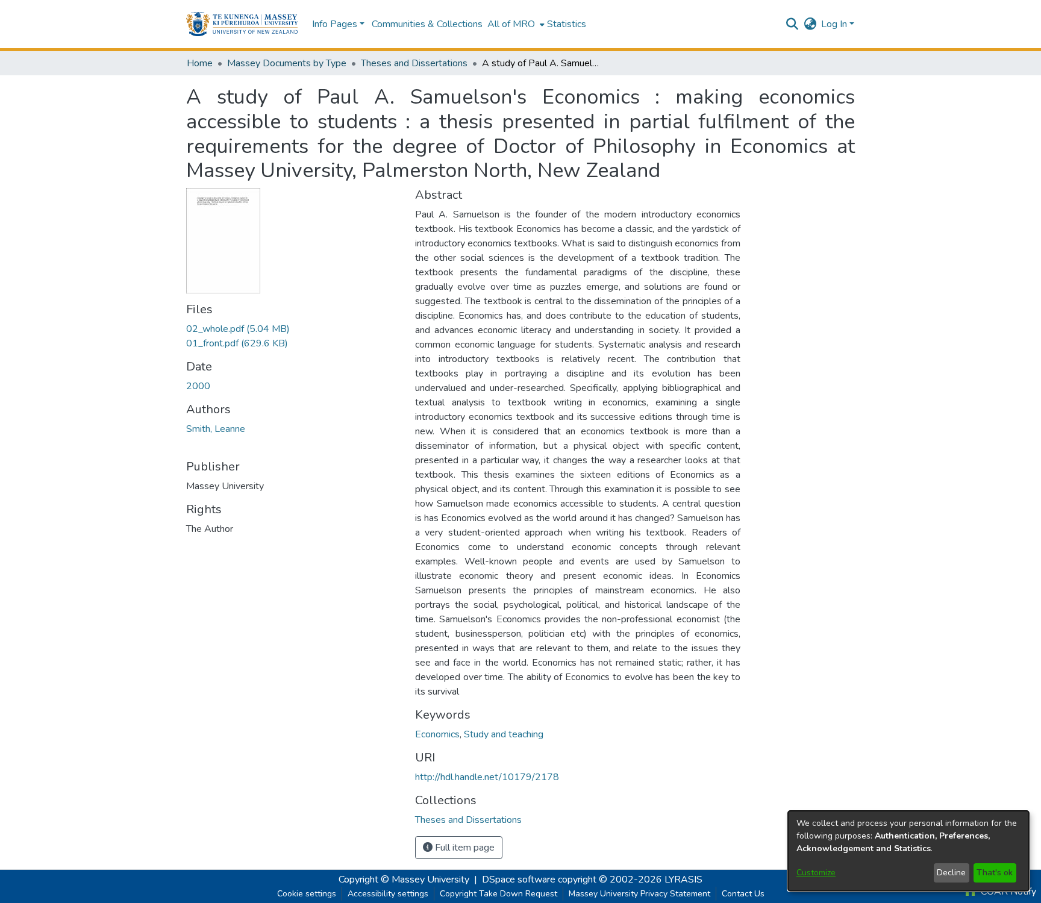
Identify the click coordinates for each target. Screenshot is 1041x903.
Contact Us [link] (743, 893)
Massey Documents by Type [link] (286, 63)
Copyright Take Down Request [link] (498, 893)
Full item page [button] (464, 847)
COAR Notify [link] (1007, 891)
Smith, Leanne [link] (215, 429)
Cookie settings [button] (306, 893)
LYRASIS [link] (683, 879)
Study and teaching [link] (503, 734)
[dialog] (908, 851)
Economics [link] (437, 734)
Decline (951, 872)
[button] (242, 24)
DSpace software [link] (518, 879)
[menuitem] (515, 24)
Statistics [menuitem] (566, 24)
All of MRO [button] (511, 24)
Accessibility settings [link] (388, 893)
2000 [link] (198, 386)
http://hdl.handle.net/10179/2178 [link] (487, 777)
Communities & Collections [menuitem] (427, 24)
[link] (238, 329)
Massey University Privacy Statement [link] (639, 893)
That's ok (995, 872)
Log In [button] (835, 24)
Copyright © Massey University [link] (404, 879)
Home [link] (200, 63)
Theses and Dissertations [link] (414, 63)
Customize (816, 872)
